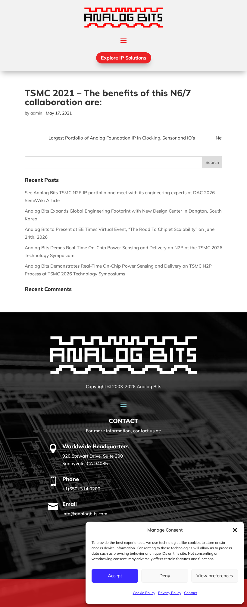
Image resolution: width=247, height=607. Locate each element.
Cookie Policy (144, 592)
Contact (190, 592)
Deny (164, 575)
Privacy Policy (169, 592)
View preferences (214, 575)
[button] (235, 530)
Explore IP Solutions (123, 58)
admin (36, 113)
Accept (115, 575)
